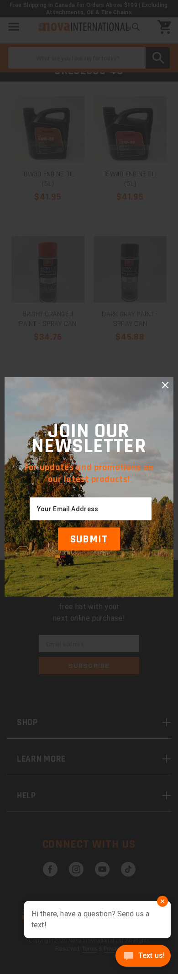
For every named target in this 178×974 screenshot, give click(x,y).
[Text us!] (143, 956)
